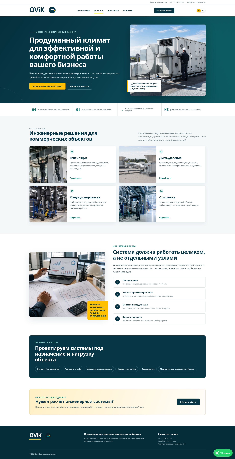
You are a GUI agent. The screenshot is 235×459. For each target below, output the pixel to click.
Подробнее (75, 178)
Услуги (97, 10)
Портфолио (113, 10)
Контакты (128, 10)
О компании (83, 10)
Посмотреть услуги (79, 86)
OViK (36, 10)
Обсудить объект (164, 10)
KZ (203, 10)
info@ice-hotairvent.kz (196, 2)
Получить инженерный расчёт (47, 86)
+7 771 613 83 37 (177, 2)
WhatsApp (225, 453)
